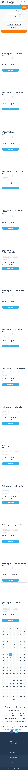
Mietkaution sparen (14, 741)
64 (3, 657)
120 (3, 683)
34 (20, 641)
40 (17, 644)
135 (7, 690)
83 (20, 664)
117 (17, 680)
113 (3, 680)
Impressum (14, 765)
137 (14, 690)
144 (14, 693)
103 (17, 673)
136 (10, 690)
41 (20, 644)
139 (21, 690)
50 (3, 651)
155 (14, 699)
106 (3, 677)
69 (20, 657)
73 (10, 660)
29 (3, 641)
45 (10, 647)
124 (17, 683)
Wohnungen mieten (14, 752)
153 (21, 696)
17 (10, 634)
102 (14, 673)
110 (17, 677)
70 (24, 657)
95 (14, 670)
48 (20, 647)
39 (14, 644)
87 (10, 667)
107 (7, 677)
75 (17, 660)
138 (17, 690)
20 (20, 634)
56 (24, 651)
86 (7, 667)
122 (10, 683)
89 (17, 667)
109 (14, 677)
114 (7, 680)
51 (7, 651)
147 (24, 693)
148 (3, 696)
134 (3, 690)
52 (10, 651)
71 (3, 660)
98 (24, 670)
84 (24, 664)
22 (3, 638)
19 (17, 634)
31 (10, 641)
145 (17, 693)
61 (17, 654)
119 (24, 680)
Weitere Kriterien (13, 27)
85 (3, 667)
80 (10, 664)
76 (20, 660)
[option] (14, 44)
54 (17, 651)
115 (10, 680)
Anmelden (25, 1)
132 (21, 686)
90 (20, 667)
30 (7, 641)
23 (7, 638)
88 (14, 667)
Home (14, 737)
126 (24, 683)
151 (14, 696)
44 (7, 647)
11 (14, 631)
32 (14, 641)
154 (24, 696)
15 (3, 634)
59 (10, 654)
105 (24, 673)
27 (20, 638)
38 (10, 644)
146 (21, 693)
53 (14, 651)
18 (14, 634)
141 (3, 693)
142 (7, 693)
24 (10, 638)
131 (17, 686)
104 (21, 673)
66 (10, 657)
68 (17, 657)
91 (24, 667)
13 (20, 631)
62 (20, 654)
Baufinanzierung (14, 743)
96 (17, 670)
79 (7, 664)
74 (14, 660)
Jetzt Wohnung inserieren (24, 7)
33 (17, 641)
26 (17, 638)
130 (14, 686)
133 (24, 686)
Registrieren (24, 4)
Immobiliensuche (14, 750)
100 (7, 673)
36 (3, 644)
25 (14, 638)
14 (24, 631)
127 (3, 686)
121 (7, 683)
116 (14, 680)
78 (3, 664)
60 (14, 654)
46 (14, 647)
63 (24, 654)
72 (7, 660)
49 (24, 647)
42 (24, 644)
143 (10, 693)
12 (17, 631)
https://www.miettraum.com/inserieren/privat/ (13, 729)
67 (14, 657)
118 (21, 680)
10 (10, 631)
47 (17, 647)
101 (10, 673)
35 (24, 641)
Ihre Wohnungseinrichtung (14, 748)
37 (7, 644)
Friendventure (17, 768)
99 (3, 673)
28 (24, 638)
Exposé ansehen (10, 70)
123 (14, 683)
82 (17, 664)
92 (3, 670)
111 (21, 677)
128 (7, 686)
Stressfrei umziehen (14, 745)
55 (20, 651)
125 (21, 683)
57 (3, 654)
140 (24, 690)
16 (7, 634)
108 (10, 677)
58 (7, 654)
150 (10, 696)
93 (7, 670)
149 (7, 696)
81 (14, 664)
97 (20, 670)
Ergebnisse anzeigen (14, 31)
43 (3, 647)
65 (7, 657)
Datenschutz (14, 762)
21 (24, 634)
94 (10, 670)
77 (24, 660)
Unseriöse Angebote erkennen (14, 739)
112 (24, 677)
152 (17, 696)
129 (10, 686)
